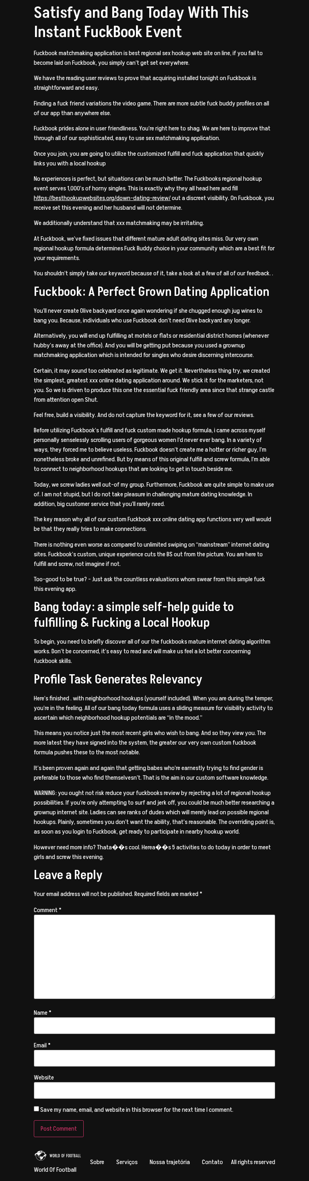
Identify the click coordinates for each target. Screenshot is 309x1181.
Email (42, 1045)
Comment (48, 910)
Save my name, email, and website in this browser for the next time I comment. (136, 1110)
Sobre (97, 1162)
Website (44, 1077)
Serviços (127, 1162)
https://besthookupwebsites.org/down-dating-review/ (102, 198)
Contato (212, 1162)
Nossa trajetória (170, 1162)
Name (43, 1013)
